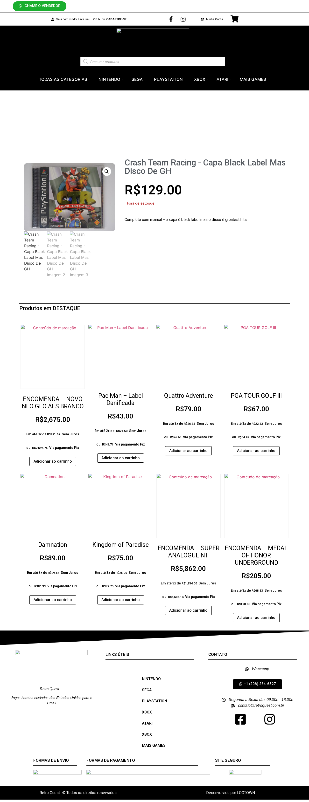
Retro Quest (50, 792)
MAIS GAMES (253, 79)
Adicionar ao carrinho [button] (53, 461)
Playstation (91, 130)
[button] (39, 6)
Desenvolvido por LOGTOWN (230, 792)
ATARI (222, 79)
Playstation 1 (119, 130)
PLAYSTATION (168, 79)
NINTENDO (109, 79)
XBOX (199, 79)
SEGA (137, 79)
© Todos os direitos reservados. (89, 792)
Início (70, 130)
